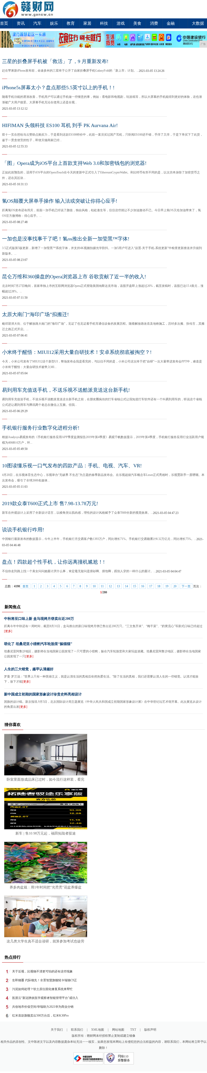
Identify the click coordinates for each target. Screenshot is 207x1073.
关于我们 (57, 1029)
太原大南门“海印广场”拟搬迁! (35, 314)
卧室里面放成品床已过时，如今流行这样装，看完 (45, 779)
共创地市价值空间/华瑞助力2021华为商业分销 (42, 1006)
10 (94, 586)
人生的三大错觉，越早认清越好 (29, 669)
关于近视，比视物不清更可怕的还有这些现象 (42, 971)
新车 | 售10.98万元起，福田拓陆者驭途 (45, 833)
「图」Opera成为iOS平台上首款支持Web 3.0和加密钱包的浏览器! (74, 163)
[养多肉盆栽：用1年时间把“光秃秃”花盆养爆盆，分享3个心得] (45, 882)
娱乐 (54, 23)
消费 (154, 23)
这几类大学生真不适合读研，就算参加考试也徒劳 (45, 941)
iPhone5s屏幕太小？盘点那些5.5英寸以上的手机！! (58, 87)
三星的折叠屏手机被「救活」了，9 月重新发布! (55, 61)
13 (118, 586)
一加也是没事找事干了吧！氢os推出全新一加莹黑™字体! (66, 238)
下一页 (186, 586)
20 (174, 586)
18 (158, 586)
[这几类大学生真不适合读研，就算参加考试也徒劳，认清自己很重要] (45, 936)
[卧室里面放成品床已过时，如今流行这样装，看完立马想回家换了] (45, 774)
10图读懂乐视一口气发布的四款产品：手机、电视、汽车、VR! (72, 465)
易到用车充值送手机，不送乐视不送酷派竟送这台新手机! (66, 390)
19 (166, 586)
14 (126, 586)
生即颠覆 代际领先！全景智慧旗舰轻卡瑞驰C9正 (44, 980)
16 (142, 586)
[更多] (8, 631)
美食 (137, 23)
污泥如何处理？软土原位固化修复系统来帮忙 (42, 989)
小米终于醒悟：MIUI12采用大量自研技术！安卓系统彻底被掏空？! (77, 352)
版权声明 (150, 1029)
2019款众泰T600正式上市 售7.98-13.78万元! (50, 503)
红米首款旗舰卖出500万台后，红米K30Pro (40, 1015)
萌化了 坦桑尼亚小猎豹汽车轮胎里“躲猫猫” (38, 644)
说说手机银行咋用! (23, 529)
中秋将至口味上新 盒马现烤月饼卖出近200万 (39, 619)
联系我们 (77, 1029)
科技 (104, 23)
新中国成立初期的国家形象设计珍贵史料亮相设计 (43, 694)
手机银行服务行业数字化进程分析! (41, 428)
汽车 (37, 23)
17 (150, 586)
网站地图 (118, 1029)
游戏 (121, 23)
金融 (171, 23)
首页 (4, 23)
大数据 (198, 23)
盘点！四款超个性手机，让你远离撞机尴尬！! (53, 562)
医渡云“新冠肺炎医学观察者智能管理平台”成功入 (45, 998)
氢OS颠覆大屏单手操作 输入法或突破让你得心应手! (59, 201)
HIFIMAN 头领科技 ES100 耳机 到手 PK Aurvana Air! (60, 125)
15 (134, 586)
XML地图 (97, 1029)
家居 (87, 23)
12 (110, 586)
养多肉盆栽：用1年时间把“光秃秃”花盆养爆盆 (46, 887)
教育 (71, 23)
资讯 (21, 23)
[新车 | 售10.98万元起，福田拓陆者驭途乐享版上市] (45, 828)
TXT (133, 1029)
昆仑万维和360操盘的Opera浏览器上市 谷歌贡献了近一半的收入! (74, 276)
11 (102, 586)
